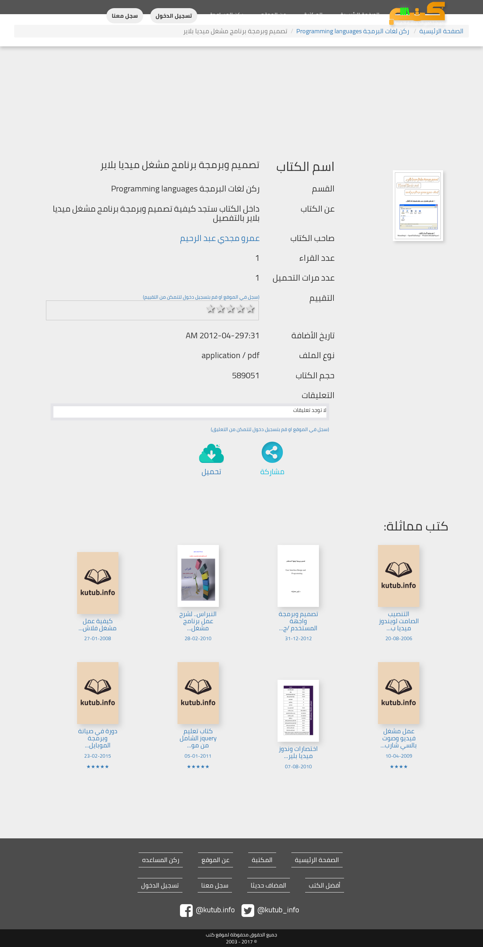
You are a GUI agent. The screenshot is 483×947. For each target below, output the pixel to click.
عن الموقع (273, 14)
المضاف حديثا (268, 885)
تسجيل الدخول (174, 16)
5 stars (250, 309)
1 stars (211, 309)
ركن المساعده (160, 860)
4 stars (240, 309)
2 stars (221, 309)
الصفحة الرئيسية (359, 14)
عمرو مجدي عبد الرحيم (220, 238)
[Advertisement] (241, 99)
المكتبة (313, 14)
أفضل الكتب (325, 885)
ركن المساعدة (226, 14)
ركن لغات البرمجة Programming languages (353, 31)
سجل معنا (125, 16)
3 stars (230, 309)
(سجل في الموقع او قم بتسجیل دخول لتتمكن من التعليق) (270, 429)
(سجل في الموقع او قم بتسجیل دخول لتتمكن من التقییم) (201, 297)
